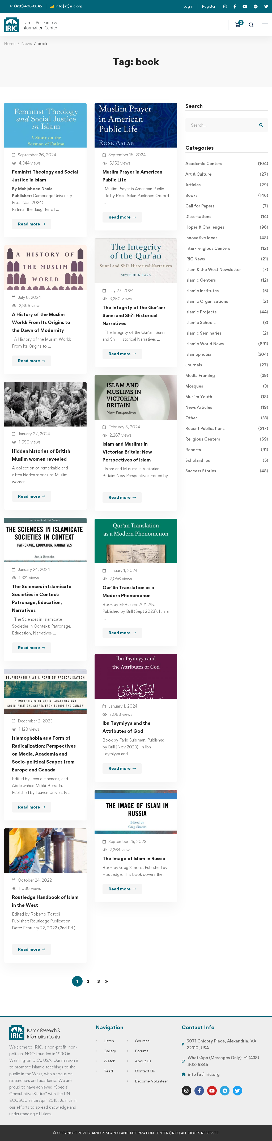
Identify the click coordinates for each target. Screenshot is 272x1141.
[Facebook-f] (199, 1090)
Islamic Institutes (226, 290)
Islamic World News (226, 343)
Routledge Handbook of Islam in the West (45, 901)
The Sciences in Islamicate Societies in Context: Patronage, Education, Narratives (41, 598)
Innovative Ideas (226, 237)
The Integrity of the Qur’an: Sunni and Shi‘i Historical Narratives (134, 315)
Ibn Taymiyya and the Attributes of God (127, 727)
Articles (226, 184)
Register (208, 6)
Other (226, 417)
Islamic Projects (226, 311)
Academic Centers (226, 163)
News (26, 43)
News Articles (226, 407)
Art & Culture (226, 174)
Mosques (226, 386)
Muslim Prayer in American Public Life (132, 176)
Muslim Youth (226, 396)
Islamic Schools (226, 322)
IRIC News (226, 258)
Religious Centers (226, 439)
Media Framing (226, 375)
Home (9, 43)
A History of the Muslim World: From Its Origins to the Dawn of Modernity (41, 322)
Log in (188, 6)
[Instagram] (186, 1090)
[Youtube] (212, 1090)
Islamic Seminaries (226, 333)
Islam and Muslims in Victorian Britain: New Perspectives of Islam (127, 452)
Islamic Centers (226, 280)
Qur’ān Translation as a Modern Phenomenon (128, 591)
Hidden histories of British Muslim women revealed (41, 455)
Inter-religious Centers (226, 248)
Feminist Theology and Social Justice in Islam (45, 176)
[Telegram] (225, 1090)
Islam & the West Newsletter (226, 269)
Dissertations (226, 216)
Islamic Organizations (226, 301)
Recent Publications (226, 428)
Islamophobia (226, 354)
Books (226, 195)
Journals (226, 364)
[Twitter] (237, 1090)
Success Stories (226, 470)
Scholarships (226, 460)
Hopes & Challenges (226, 227)
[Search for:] (226, 125)
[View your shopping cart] (239, 25)
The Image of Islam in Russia (134, 858)
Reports (226, 449)
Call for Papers (226, 205)
